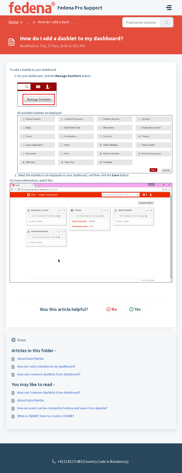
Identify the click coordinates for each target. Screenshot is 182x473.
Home (13, 21)
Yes (138, 309)
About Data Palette (30, 358)
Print (21, 340)
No (114, 309)
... (28, 21)
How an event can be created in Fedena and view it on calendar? (62, 408)
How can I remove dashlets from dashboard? (49, 374)
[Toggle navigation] (168, 7)
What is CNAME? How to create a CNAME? (45, 416)
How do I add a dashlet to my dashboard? (46, 366)
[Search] (166, 22)
